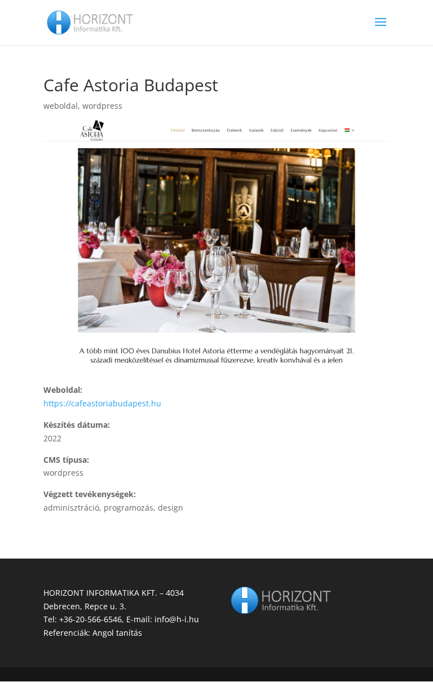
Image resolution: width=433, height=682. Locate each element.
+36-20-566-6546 (90, 619)
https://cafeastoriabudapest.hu (102, 403)
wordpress (102, 105)
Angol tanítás (117, 632)
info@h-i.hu (176, 619)
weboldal (60, 105)
